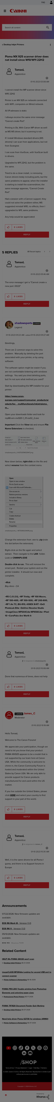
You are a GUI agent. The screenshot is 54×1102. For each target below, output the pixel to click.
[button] (49, 4)
